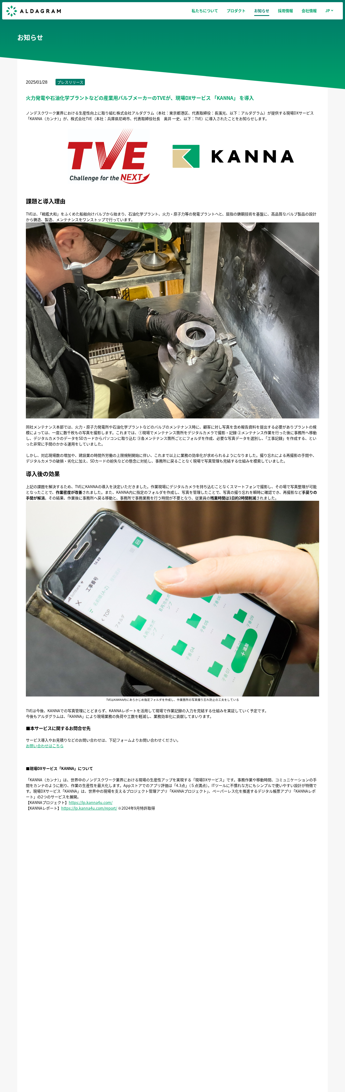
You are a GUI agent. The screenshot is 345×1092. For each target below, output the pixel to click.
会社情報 (309, 10)
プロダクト (236, 10)
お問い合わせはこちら (45, 745)
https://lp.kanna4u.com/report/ (89, 808)
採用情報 (285, 10)
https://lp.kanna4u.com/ (90, 802)
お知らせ (261, 10)
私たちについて (205, 10)
